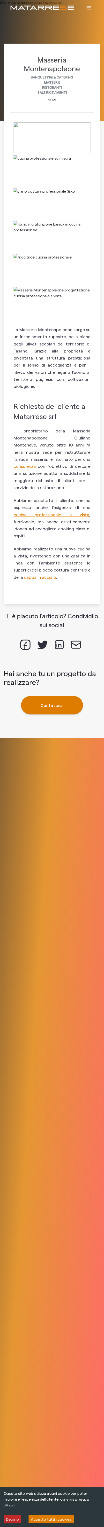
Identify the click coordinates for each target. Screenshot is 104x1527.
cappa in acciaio (40, 576)
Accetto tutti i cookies (51, 1519)
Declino (12, 1519)
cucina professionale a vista (51, 514)
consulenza (25, 466)
